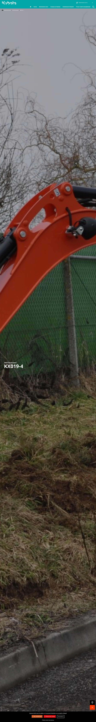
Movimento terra (43, 6)
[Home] (2, 10)
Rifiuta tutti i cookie (50, 716)
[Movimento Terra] (10, 3)
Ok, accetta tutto (38, 716)
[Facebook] (69, 2)
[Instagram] (65, 2)
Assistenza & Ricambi (68, 6)
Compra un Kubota (55, 6)
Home (35, 6)
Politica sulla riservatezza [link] (48, 720)
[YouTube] (72, 2)
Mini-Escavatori (15, 10)
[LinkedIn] (67, 2)
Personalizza (60, 716)
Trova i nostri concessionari (83, 6)
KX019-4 (21, 10)
